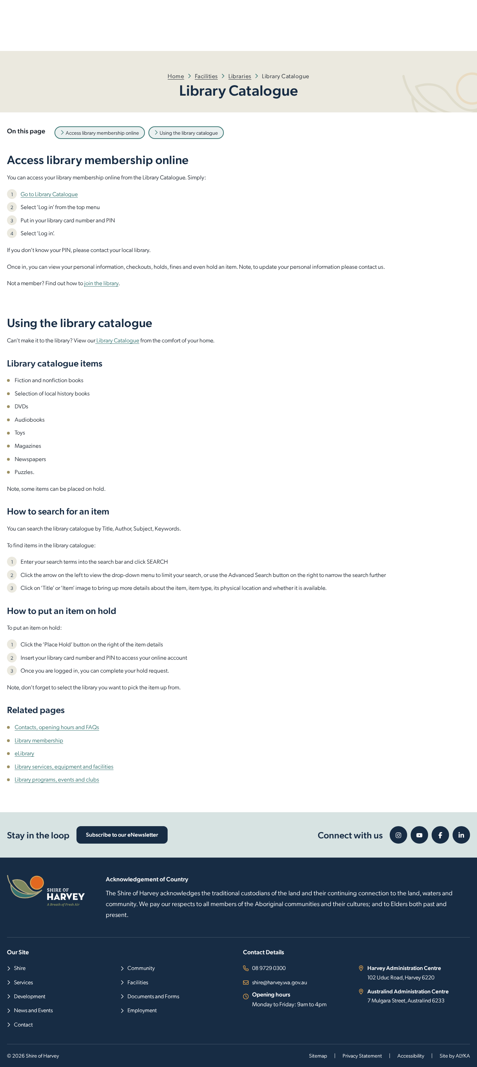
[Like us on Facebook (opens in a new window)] (440, 835)
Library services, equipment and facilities (64, 766)
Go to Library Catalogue (49, 194)
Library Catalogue (117, 340)
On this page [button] (26, 130)
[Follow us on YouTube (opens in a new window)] (419, 835)
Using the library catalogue (189, 132)
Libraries (239, 76)
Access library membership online (102, 132)
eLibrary (24, 753)
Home (176, 76)
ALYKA (463, 1055)
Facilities (206, 76)
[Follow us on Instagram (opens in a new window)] (398, 835)
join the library (101, 283)
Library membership (39, 740)
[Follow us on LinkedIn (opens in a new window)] (461, 835)
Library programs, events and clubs (57, 779)
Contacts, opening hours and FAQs (57, 727)
